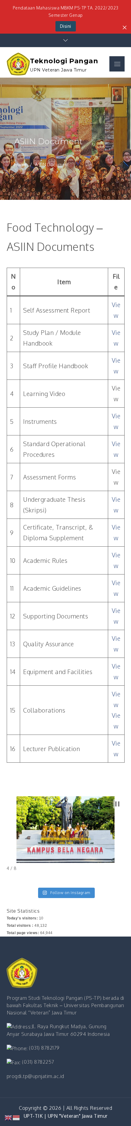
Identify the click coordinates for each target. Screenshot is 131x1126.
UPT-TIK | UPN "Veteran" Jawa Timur (66, 1116)
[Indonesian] (16, 1117)
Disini (65, 26)
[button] (117, 804)
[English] (8, 1117)
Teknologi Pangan (64, 61)
